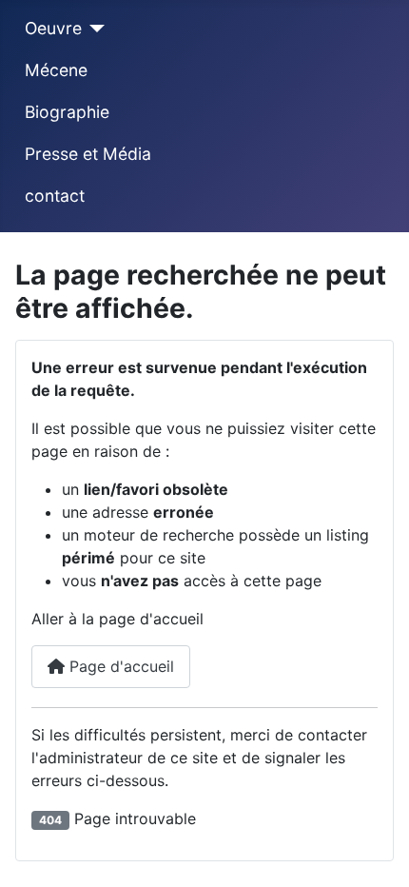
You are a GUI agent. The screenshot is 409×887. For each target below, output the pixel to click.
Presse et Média (88, 154)
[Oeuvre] (94, 28)
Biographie (67, 112)
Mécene (56, 70)
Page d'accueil (119, 666)
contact (55, 196)
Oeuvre (53, 28)
